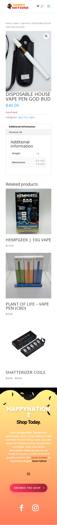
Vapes (16, 23)
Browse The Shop (27, 488)
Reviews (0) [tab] (15, 132)
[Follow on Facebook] (21, 508)
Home (8, 23)
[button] (46, 36)
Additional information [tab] (22, 126)
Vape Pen (25, 23)
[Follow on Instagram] (35, 508)
